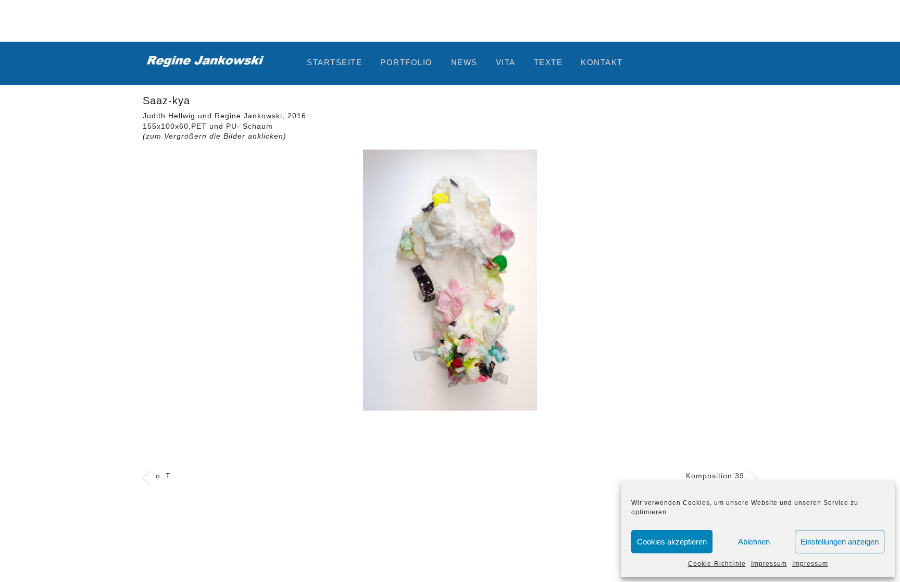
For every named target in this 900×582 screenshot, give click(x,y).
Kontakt (602, 62)
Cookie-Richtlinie (717, 563)
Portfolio (406, 62)
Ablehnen (754, 541)
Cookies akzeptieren (672, 541)
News (464, 62)
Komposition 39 (715, 476)
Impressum (769, 563)
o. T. (164, 476)
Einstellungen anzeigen (840, 541)
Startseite (334, 62)
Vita (506, 62)
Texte (548, 62)
